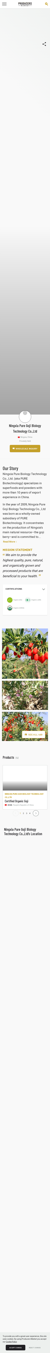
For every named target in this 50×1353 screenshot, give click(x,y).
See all (35, 734)
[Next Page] (35, 811)
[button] (25, 589)
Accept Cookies (15, 1347)
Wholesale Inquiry (26, 448)
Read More (9, 541)
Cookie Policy (11, 1342)
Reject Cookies (35, 1347)
